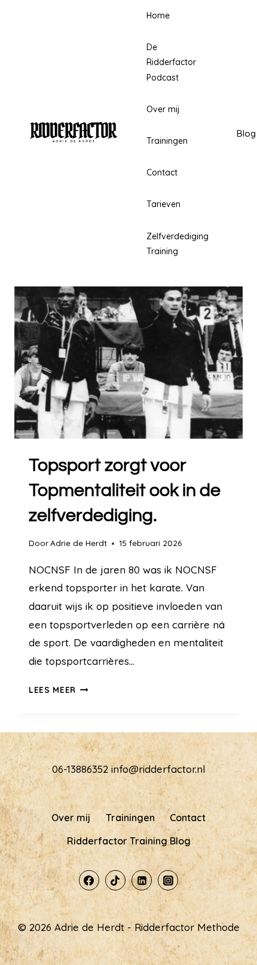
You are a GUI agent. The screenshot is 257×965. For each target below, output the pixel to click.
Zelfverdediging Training (177, 244)
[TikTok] (115, 880)
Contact (162, 172)
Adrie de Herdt (78, 543)
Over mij (162, 109)
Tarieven (163, 204)
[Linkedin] (141, 880)
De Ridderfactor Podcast (171, 62)
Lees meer (58, 690)
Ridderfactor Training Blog (129, 841)
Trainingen (167, 140)
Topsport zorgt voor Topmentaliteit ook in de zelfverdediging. (125, 490)
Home (158, 15)
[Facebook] (89, 880)
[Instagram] (168, 880)
